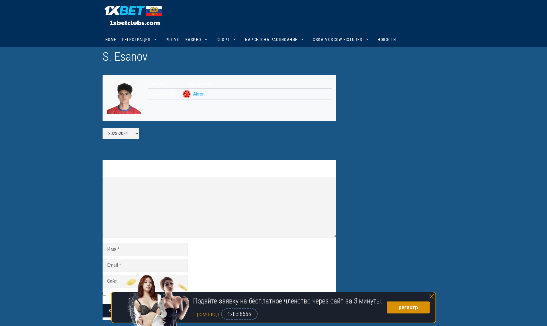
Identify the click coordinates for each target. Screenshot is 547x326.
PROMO (173, 39)
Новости (387, 39)
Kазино (193, 39)
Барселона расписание (271, 39)
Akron (199, 94)
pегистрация (136, 39)
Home (111, 39)
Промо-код (207, 314)
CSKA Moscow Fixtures (337, 39)
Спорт (223, 39)
